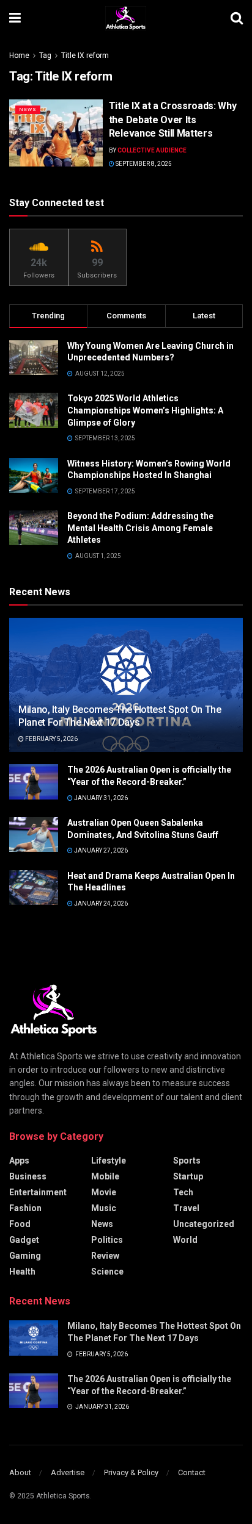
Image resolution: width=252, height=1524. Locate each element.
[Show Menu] (15, 18)
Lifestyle (108, 1160)
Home (19, 55)
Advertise (67, 1472)
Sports (187, 1160)
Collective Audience (152, 150)
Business (27, 1176)
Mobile (105, 1176)
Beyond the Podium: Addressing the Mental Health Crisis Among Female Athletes (140, 528)
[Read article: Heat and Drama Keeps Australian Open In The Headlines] (33, 887)
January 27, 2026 (100, 850)
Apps (19, 1160)
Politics (107, 1240)
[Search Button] (237, 18)
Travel (186, 1208)
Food (20, 1224)
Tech (183, 1192)
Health (22, 1271)
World (185, 1240)
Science (107, 1271)
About (20, 1472)
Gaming (25, 1256)
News (28, 109)
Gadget (24, 1240)
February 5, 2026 (51, 738)
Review (105, 1256)
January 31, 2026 (100, 798)
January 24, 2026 (100, 903)
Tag (45, 55)
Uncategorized (203, 1224)
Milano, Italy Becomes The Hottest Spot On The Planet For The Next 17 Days (119, 716)
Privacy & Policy (131, 1472)
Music (103, 1208)
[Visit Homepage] (125, 18)
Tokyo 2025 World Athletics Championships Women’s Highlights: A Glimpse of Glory (145, 410)
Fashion (25, 1208)
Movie (103, 1192)
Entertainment (38, 1192)
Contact (192, 1472)
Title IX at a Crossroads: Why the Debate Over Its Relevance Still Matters (173, 119)
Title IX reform (85, 55)
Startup (188, 1176)
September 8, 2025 (143, 163)
